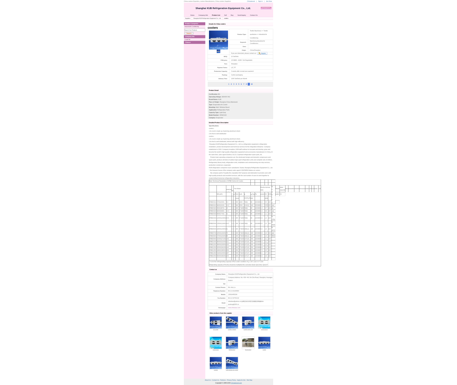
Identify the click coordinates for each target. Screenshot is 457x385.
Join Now (269, 1)
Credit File (187, 39)
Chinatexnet (251, 1)
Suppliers (187, 18)
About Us (208, 380)
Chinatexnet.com (236, 383)
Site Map (249, 380)
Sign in (260, 1)
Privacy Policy (231, 380)
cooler (264, 349)
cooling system (232, 329)
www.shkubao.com (234, 308)
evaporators (264, 329)
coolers (216, 370)
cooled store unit (248, 329)
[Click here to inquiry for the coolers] (262, 53)
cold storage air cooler (232, 370)
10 (252, 84)
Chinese (188, 42)
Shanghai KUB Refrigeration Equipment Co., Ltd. (223, 8)
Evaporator (248, 349)
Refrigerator (232, 349)
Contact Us (215, 380)
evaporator (216, 349)
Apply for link (241, 380)
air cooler (215, 329)
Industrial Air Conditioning (191, 26)
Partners (223, 380)
